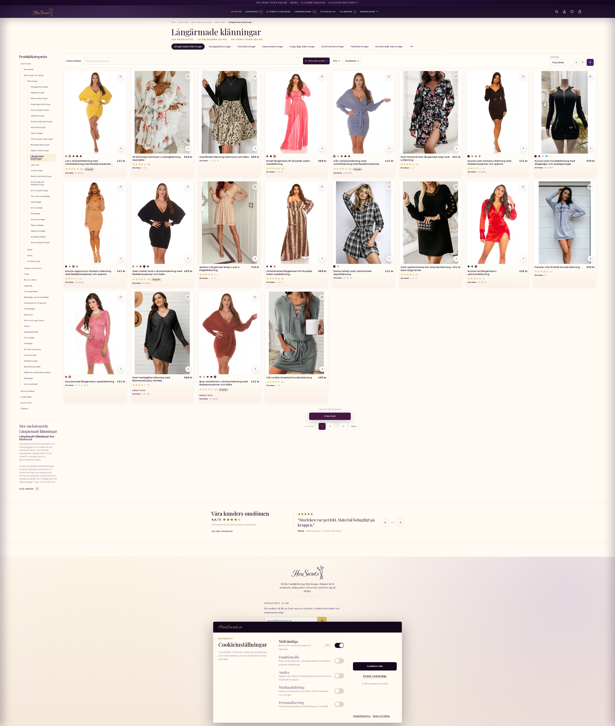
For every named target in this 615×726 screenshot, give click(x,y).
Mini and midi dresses (40, 196)
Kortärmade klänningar (389, 46)
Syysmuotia (26, 402)
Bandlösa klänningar (40, 145)
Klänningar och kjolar (202, 22)
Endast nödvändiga (374, 676)
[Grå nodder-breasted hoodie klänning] (296, 333)
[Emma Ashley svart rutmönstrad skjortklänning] (363, 222)
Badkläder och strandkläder (36, 297)
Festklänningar (247, 46)
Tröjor (26, 274)
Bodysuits (28, 314)
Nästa (354, 426)
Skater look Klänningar (41, 176)
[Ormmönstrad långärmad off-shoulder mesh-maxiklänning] (296, 222)
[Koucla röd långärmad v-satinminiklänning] (498, 222)
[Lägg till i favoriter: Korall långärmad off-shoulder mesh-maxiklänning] (321, 76)
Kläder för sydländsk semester (37, 372)
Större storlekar (27, 391)
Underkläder (26, 397)
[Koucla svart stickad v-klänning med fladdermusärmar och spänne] (498, 112)
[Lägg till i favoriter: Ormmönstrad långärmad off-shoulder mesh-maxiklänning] (321, 186)
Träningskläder (31, 291)
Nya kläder (29, 69)
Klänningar (220, 22)
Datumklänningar (272, 46)
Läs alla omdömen (222, 531)
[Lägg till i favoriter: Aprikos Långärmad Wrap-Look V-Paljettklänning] (254, 186)
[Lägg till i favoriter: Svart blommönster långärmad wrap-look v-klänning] (456, 76)
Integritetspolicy (361, 716)
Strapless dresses (38, 236)
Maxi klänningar (38, 127)
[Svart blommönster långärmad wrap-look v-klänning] (431, 112)
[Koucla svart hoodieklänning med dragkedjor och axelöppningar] (565, 112)
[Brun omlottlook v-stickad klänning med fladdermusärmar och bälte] (229, 333)
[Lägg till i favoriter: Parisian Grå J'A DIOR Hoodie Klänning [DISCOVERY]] (590, 186)
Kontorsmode (30, 355)
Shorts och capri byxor (34, 320)
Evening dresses (38, 219)
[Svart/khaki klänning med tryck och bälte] (229, 112)
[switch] (311, 660)
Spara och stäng (381, 716)
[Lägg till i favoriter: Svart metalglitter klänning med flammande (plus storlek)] (187, 297)
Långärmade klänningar (188, 46)
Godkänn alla (375, 666)
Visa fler (330, 416)
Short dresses (36, 208)
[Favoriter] (572, 11)
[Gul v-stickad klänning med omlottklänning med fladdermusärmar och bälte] (95, 112)
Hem (173, 22)
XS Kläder (28, 343)
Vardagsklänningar (220, 46)
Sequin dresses (37, 225)
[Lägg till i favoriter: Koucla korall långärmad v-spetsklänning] (120, 297)
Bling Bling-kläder (32, 366)
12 (343, 426)
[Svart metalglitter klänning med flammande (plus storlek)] (162, 333)
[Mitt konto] (564, 11)
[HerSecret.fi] (42, 12)
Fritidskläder (29, 308)
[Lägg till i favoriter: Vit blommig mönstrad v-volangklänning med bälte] (187, 76)
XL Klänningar (34, 261)
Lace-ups (35, 165)
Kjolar (30, 249)
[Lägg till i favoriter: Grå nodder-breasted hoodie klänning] (321, 297)
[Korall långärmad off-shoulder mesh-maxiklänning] (296, 112)
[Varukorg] (580, 11)
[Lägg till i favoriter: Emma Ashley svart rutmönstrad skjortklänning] (389, 186)
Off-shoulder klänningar (42, 139)
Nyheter (236, 12)
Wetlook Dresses (38, 231)
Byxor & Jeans (30, 280)
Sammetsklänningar (40, 242)
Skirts (29, 255)
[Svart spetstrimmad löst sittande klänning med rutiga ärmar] (431, 222)
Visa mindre (28, 488)
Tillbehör (24, 408)
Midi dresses (36, 202)
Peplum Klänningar (40, 150)
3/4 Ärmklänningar (40, 190)
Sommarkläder (31, 384)
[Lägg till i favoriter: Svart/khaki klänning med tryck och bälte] (254, 76)
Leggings (28, 285)
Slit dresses (35, 213)
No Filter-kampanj (32, 349)
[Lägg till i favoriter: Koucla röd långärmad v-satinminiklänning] (523, 186)
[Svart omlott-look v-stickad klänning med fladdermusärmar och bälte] (162, 222)
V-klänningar (37, 170)
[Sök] (557, 11)
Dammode (183, 22)
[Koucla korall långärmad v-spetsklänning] (95, 333)
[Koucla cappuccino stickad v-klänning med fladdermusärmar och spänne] (95, 222)
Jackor (27, 326)
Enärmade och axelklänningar (37, 183)
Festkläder (28, 378)
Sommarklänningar (332, 46)
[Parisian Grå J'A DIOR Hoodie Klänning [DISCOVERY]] (565, 222)
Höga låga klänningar (302, 46)
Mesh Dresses (37, 133)
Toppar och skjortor (33, 268)
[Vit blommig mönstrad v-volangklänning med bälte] (162, 112)
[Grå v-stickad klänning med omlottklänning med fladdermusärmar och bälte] (363, 112)
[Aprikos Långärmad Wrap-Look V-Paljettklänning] (229, 222)
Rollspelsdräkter (31, 332)
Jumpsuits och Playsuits (35, 303)
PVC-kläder (29, 337)
